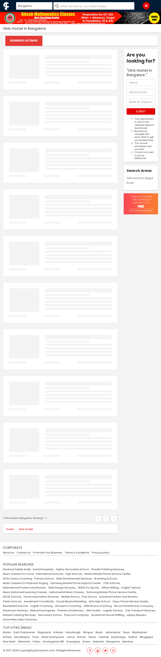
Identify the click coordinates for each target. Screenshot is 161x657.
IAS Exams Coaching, (68, 606)
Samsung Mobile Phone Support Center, (76, 583)
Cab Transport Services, (140, 610)
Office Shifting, (110, 587)
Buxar (99, 632)
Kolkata (58, 632)
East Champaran (24, 632)
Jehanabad (112, 632)
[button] (141, 111)
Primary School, (44, 578)
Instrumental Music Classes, (66, 592)
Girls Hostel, (93, 610)
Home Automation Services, (41, 597)
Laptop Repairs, (136, 615)
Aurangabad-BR (53, 641)
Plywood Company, (76, 615)
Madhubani (139, 632)
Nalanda (98, 641)
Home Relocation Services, (20, 619)
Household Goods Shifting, (108, 615)
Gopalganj (73, 641)
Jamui (71, 637)
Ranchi (81, 637)
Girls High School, (100, 601)
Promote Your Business (47, 552)
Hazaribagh (73, 632)
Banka (7, 632)
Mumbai (128, 641)
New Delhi (9, 641)
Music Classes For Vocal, (18, 574)
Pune (35, 637)
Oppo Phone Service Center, (131, 601)
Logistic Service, (113, 610)
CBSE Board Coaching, (97, 606)
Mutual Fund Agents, (43, 610)
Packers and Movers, (71, 610)
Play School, (89, 597)
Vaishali (104, 637)
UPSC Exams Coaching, (17, 578)
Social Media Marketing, (71, 601)
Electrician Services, (15, 610)
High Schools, (74, 574)
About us (8, 552)
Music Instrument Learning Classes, (25, 592)
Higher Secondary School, (72, 569)
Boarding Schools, (106, 578)
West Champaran (52, 637)
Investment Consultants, (39, 601)
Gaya (126, 632)
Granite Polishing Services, (108, 569)
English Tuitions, (131, 587)
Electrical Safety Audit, (17, 569)
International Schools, (50, 574)
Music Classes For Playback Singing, (25, 583)
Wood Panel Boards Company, (134, 606)
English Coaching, (41, 606)
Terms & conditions (77, 552)
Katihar (132, 637)
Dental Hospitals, (43, 569)
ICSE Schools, (111, 583)
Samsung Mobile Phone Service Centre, (111, 592)
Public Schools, (12, 601)
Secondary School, (50, 615)
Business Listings (24, 41)
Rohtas (7, 637)
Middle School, (70, 597)
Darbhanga (118, 637)
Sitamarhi (24, 641)
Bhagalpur (146, 637)
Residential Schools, (15, 606)
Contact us (23, 552)
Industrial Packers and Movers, (118, 597)
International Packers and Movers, (24, 587)
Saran (92, 637)
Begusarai (44, 632)
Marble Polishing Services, (19, 615)
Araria (86, 641)
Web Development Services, (74, 578)
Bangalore (113, 641)
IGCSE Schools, (12, 597)
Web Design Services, (62, 587)
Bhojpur (88, 632)
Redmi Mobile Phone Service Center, (108, 574)
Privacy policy (100, 552)
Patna (36, 641)
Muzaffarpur (22, 637)
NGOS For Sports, (88, 587)
